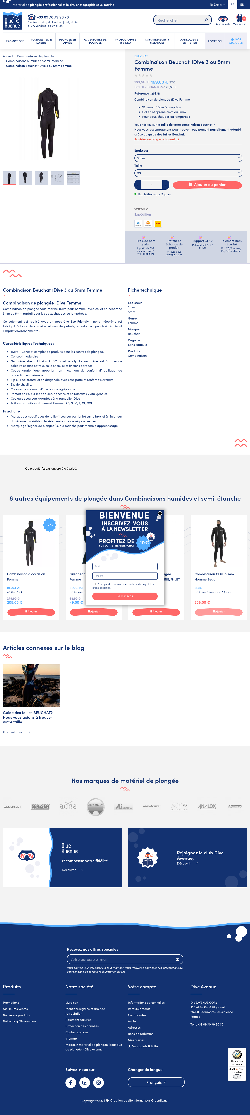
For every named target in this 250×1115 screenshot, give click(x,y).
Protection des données (82, 1026)
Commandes (137, 1015)
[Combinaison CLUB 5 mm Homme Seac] (219, 567)
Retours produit (139, 1009)
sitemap (71, 1038)
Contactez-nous (76, 1032)
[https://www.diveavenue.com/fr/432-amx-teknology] (179, 806)
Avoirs (132, 1021)
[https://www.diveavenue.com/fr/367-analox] (207, 806)
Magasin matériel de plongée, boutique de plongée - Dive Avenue (93, 1046)
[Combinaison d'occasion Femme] (31, 567)
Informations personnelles (146, 1002)
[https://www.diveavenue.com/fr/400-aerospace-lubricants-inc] (123, 806)
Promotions (11, 1002)
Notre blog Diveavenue (19, 1021)
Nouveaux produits (16, 1015)
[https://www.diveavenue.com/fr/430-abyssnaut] (95, 806)
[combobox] (188, 158)
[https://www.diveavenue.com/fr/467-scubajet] (12, 806)
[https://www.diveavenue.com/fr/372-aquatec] (234, 806)
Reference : (142, 93)
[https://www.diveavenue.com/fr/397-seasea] (40, 806)
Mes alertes (136, 1040)
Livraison (71, 1002)
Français (154, 1082)
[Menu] (243, 1050)
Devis (217, 4)
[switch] (237, 1076)
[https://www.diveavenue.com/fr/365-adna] (68, 806)
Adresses (134, 1027)
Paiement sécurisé (78, 1020)
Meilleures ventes (15, 1009)
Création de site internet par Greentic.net (139, 1100)
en (242, 4)
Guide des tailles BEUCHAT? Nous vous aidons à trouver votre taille (28, 717)
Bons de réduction (141, 1034)
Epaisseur (141, 150)
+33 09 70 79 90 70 (53, 16)
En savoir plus (13, 732)
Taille (138, 165)
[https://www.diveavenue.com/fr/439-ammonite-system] (151, 806)
